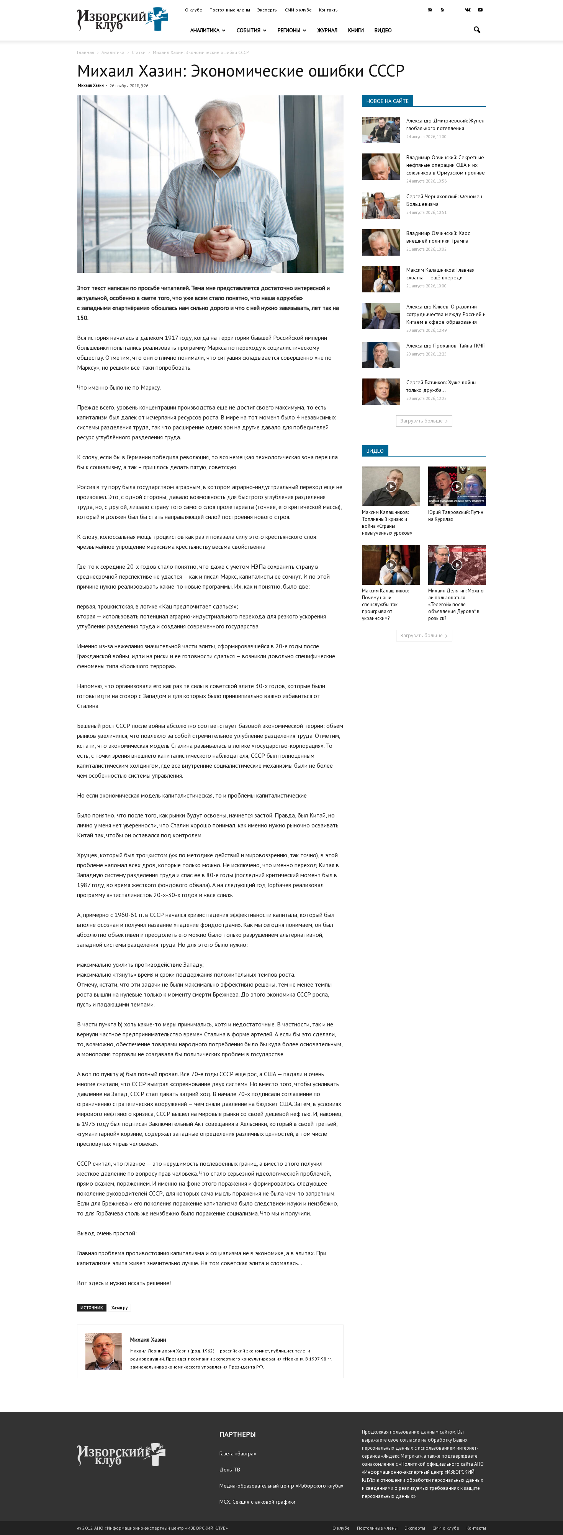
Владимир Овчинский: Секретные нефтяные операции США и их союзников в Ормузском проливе (445, 165)
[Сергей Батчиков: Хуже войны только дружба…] (381, 391)
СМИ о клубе (298, 10)
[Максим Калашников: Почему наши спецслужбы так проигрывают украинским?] (391, 565)
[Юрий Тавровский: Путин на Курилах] (457, 486)
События (248, 30)
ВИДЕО (375, 450)
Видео (383, 30)
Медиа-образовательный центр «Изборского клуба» (281, 1485)
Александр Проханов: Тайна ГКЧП (446, 345)
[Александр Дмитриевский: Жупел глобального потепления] (381, 130)
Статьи (139, 52)
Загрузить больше (421, 421)
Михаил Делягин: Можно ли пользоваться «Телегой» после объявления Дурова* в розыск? (456, 604)
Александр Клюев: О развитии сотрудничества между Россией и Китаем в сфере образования (446, 314)
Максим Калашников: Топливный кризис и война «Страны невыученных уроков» (387, 522)
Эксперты (267, 10)
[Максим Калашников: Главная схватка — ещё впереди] (381, 279)
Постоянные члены (229, 10)
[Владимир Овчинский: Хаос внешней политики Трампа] (381, 242)
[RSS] (442, 10)
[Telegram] (455, 10)
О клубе (193, 10)
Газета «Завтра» (237, 1453)
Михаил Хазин (91, 85)
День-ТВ (229, 1469)
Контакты (329, 10)
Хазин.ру (119, 1307)
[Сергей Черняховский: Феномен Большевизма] (381, 205)
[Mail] (429, 10)
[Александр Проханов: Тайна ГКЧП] (381, 355)
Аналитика (204, 30)
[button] (477, 30)
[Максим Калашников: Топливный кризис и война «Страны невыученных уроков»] (391, 486)
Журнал (327, 30)
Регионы (289, 30)
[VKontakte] (467, 10)
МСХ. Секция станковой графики (257, 1501)
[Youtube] (480, 10)
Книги (356, 30)
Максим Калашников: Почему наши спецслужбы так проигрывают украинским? (385, 604)
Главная (85, 52)
